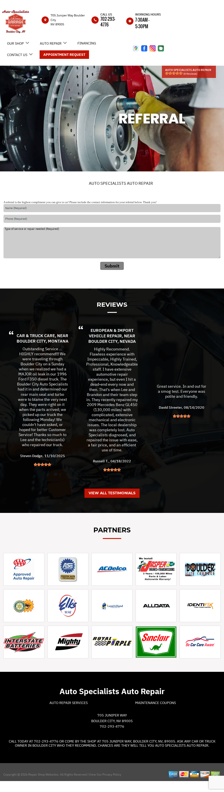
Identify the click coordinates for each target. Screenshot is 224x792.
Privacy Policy (111, 774)
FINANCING (86, 43)
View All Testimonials (112, 493)
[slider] (174, 73)
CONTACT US (17, 55)
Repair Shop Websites (43, 774)
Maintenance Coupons (155, 702)
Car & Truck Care (36, 335)
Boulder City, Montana (42, 341)
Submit (112, 266)
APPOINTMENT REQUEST (64, 54)
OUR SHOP (15, 43)
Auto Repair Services (68, 702)
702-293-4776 (107, 22)
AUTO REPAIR (50, 43)
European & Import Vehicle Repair (111, 333)
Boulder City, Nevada (112, 341)
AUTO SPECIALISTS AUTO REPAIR (121, 183)
